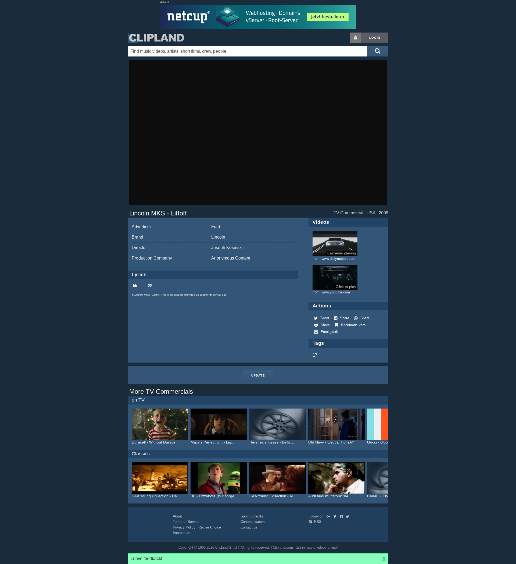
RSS (317, 522)
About (177, 516)
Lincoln (218, 237)
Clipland (156, 38)
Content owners (253, 522)
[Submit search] (377, 51)
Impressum (181, 533)
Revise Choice (209, 527)
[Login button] (355, 38)
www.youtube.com (336, 292)
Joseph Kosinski (227, 247)
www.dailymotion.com (338, 259)
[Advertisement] (431, 113)
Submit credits (252, 516)
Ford (215, 226)
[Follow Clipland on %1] (329, 516)
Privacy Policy (184, 527)
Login (374, 37)
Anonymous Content (230, 258)
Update (258, 375)
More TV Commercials (161, 391)
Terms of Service (186, 522)
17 (315, 355)
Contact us (249, 527)
